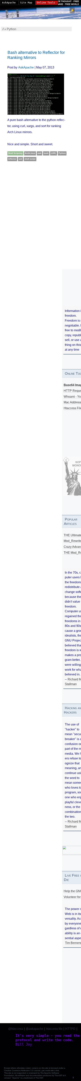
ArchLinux (30, 153)
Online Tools (46, 2)
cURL (53, 153)
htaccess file (54, 1028)
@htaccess (15, 1028)
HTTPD (70, 1028)
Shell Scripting (15, 153)
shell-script (30, 159)
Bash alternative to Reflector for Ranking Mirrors (36, 55)
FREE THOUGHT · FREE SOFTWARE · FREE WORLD (65, 2)
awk (39, 153)
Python (62, 153)
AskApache (26, 67)
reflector (12, 159)
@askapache (34, 1028)
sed (20, 159)
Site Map (26, 2)
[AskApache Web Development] (14, 12)
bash (46, 153)
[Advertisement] (40, 211)
